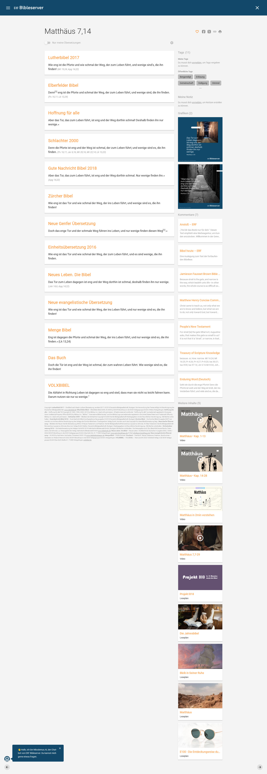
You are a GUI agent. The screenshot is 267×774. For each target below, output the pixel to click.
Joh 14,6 (53, 286)
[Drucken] (220, 31)
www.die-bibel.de (70, 410)
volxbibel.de (87, 440)
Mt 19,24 (62, 69)
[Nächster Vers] (260, 767)
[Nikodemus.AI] (7, 759)
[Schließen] (257, 7)
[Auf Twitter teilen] (209, 31)
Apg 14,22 (73, 69)
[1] (56, 91)
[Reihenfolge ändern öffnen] (171, 42)
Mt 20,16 (81, 152)
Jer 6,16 (72, 152)
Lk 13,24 (63, 96)
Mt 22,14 (91, 152)
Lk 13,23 (101, 152)
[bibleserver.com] (28, 8)
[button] (8, 8)
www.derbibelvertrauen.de (95, 435)
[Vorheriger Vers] (7, 767)
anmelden (196, 62)
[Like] (197, 31)
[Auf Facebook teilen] (203, 31)
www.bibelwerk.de (104, 431)
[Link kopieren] (214, 31)
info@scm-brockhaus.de (141, 433)
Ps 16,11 (53, 96)
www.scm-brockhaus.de (119, 433)
